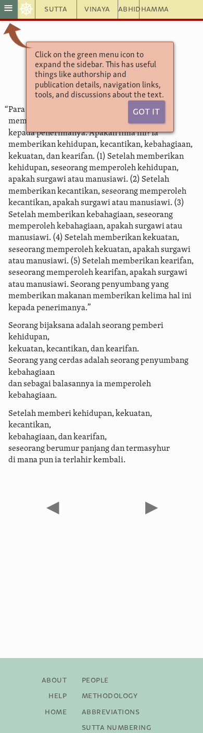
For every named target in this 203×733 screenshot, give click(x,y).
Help (57, 696)
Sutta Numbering (116, 728)
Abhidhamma (128, 9)
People (95, 680)
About (54, 680)
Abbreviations (110, 712)
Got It (146, 112)
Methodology (109, 696)
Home (56, 712)
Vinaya (97, 9)
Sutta (55, 9)
